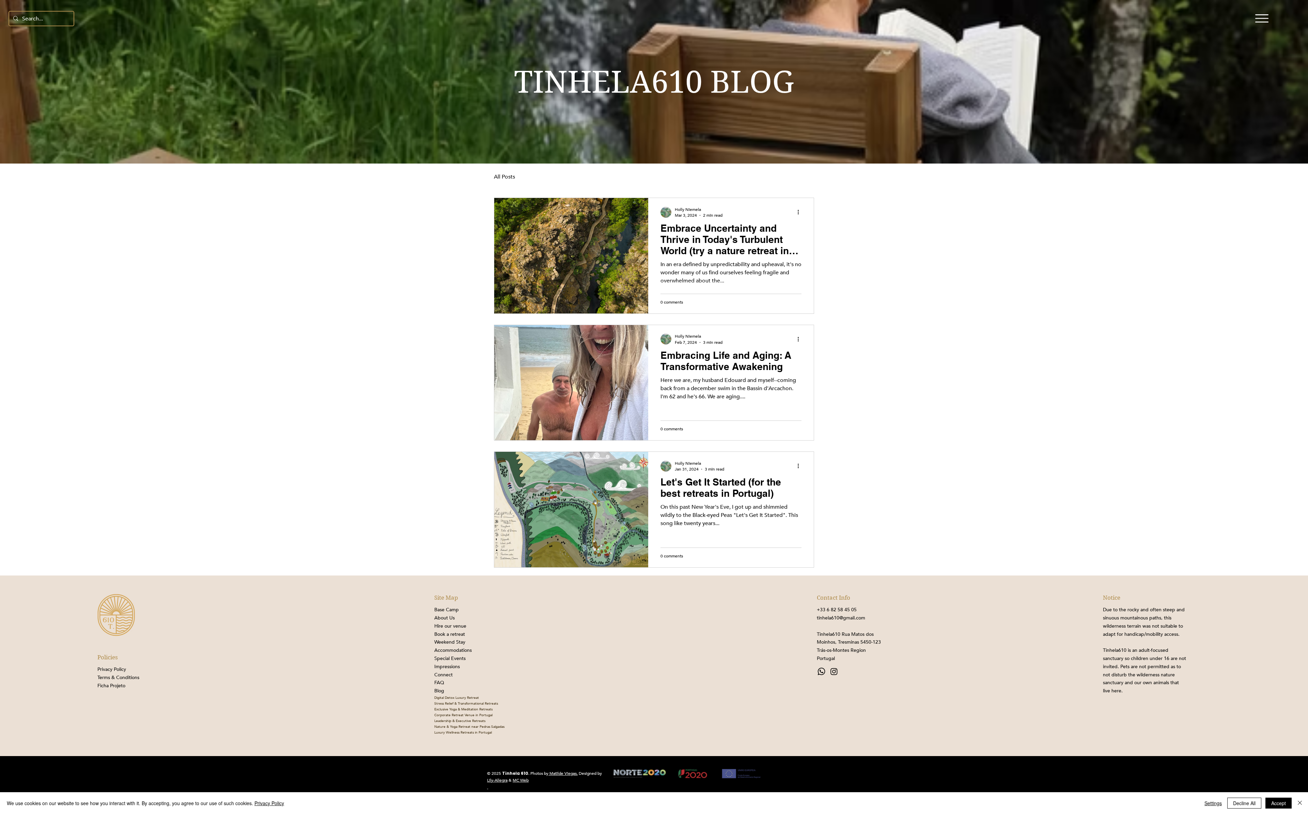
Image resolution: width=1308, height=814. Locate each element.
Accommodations (453, 650)
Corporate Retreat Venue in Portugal (463, 715)
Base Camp (446, 609)
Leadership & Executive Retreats (459, 721)
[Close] (1300, 803)
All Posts (504, 177)
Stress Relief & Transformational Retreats (466, 703)
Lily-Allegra (497, 780)
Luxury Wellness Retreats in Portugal (463, 732)
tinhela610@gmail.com (841, 618)
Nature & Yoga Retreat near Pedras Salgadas (469, 726)
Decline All (1244, 803)
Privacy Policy (269, 803)
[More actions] (800, 212)
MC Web (521, 780)
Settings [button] (1213, 803)
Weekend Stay (449, 642)
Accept (1278, 803)
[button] (1261, 18)
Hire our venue (450, 626)
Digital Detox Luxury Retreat (456, 697)
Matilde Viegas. (563, 773)
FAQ (439, 682)
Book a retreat (449, 634)
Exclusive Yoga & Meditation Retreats (463, 709)
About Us (444, 618)
